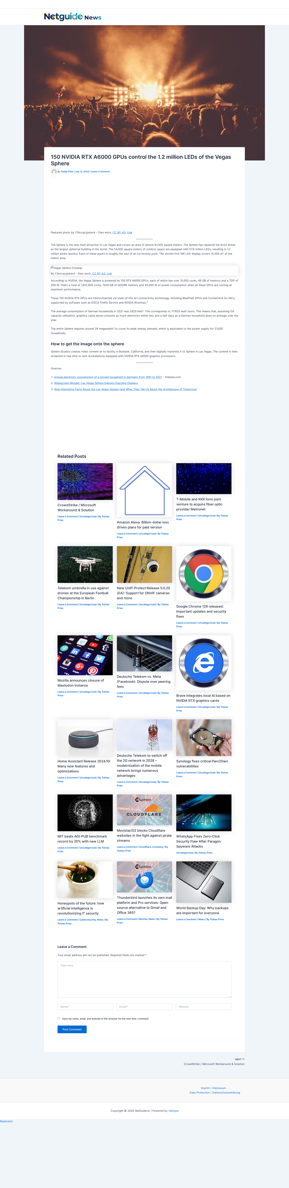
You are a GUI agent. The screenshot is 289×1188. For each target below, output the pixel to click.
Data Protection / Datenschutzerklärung (215, 1092)
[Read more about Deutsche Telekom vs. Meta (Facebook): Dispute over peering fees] (144, 653)
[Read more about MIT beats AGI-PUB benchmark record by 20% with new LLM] (85, 812)
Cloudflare (145, 846)
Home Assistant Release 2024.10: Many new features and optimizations (84, 766)
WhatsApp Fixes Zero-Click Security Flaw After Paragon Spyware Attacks (198, 841)
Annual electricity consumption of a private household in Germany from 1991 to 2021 (108, 377)
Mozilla (143, 919)
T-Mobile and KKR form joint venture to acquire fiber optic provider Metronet (199, 504)
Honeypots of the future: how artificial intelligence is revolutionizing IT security (81, 908)
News (100, 919)
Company (157, 846)
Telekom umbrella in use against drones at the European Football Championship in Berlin (83, 593)
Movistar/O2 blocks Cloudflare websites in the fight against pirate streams (144, 836)
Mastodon (6, 1121)
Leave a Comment (100, 171)
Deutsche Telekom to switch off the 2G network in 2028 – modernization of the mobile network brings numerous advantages (142, 766)
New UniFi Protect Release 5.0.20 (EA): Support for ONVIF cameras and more (143, 593)
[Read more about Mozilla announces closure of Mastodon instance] (85, 655)
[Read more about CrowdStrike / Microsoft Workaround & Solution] (85, 481)
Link (129, 232)
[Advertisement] (144, 202)
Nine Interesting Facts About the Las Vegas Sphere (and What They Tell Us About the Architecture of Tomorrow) (125, 389)
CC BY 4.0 (119, 232)
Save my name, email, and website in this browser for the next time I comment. (105, 1018)
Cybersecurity (88, 919)
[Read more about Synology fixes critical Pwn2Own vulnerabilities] (203, 737)
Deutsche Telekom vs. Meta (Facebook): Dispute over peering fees (143, 682)
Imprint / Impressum (213, 1088)
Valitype (173, 1110)
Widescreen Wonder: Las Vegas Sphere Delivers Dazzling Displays (96, 383)
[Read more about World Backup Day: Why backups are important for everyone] (203, 881)
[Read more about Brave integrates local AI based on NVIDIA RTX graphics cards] (203, 662)
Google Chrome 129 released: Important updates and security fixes (201, 611)
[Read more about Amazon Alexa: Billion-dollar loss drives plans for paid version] (144, 490)
